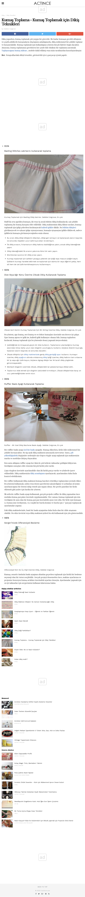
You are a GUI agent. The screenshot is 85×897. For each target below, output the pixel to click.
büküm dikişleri (69, 228)
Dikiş (3, 15)
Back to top (42, 887)
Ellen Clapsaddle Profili (23, 753)
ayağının (22, 357)
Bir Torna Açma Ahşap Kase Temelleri (28, 811)
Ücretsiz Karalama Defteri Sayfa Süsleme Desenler (33, 702)
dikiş (45, 357)
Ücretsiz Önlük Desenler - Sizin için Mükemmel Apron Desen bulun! (39, 782)
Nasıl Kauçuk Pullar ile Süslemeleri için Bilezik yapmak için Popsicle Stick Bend (43, 820)
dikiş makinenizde (31, 354)
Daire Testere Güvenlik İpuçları (25, 711)
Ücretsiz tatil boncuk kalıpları (25, 721)
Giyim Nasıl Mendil (21, 621)
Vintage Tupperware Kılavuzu (25, 740)
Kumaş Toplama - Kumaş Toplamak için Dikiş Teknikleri (35, 640)
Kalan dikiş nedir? (21, 659)
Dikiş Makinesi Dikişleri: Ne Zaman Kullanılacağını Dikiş (34, 602)
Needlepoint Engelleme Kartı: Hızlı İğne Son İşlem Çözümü (36, 801)
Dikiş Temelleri (11, 15)
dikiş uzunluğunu (37, 473)
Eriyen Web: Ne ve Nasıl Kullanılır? (27, 650)
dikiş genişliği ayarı (53, 354)
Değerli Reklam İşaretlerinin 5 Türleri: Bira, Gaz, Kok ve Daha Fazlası (39, 730)
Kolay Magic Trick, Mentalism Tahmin (28, 763)
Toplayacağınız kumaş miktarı (14, 51)
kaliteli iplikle (47, 228)
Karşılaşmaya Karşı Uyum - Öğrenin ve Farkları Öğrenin (34, 611)
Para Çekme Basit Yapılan (23, 773)
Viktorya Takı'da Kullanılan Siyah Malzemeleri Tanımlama (35, 792)
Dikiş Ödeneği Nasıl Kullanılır (24, 592)
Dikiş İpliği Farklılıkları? (22, 630)
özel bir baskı (29, 450)
